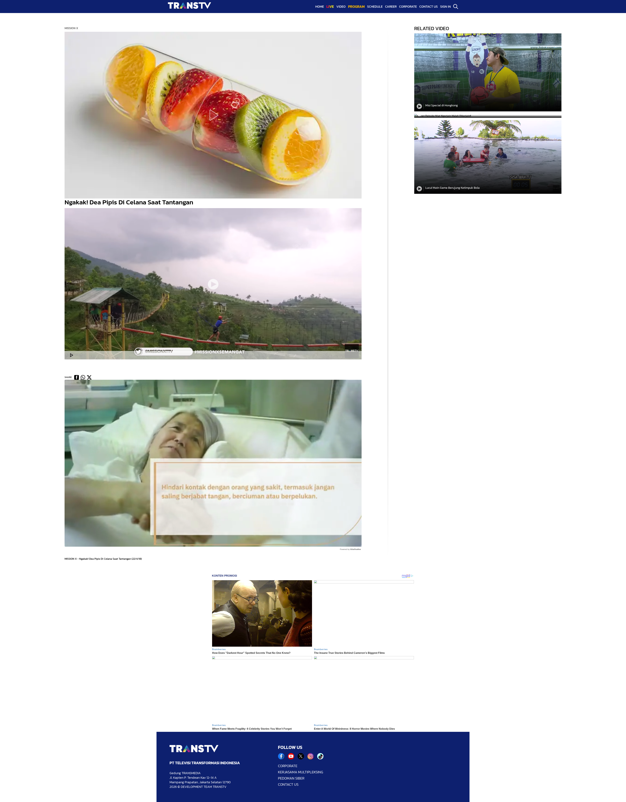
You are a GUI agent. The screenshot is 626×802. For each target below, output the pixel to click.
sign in (445, 6)
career (391, 6)
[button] (213, 115)
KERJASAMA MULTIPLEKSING (300, 772)
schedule (375, 6)
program (356, 6)
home (319, 6)
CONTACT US (288, 784)
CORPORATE (287, 766)
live (330, 6)
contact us (428, 6)
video (341, 6)
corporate (408, 6)
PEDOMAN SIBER (291, 778)
